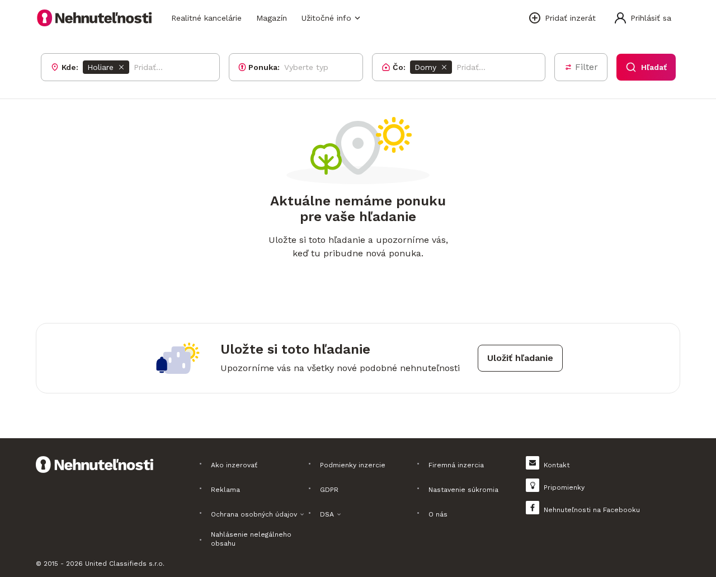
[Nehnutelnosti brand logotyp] (94, 18)
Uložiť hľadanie (520, 358)
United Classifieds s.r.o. (124, 563)
